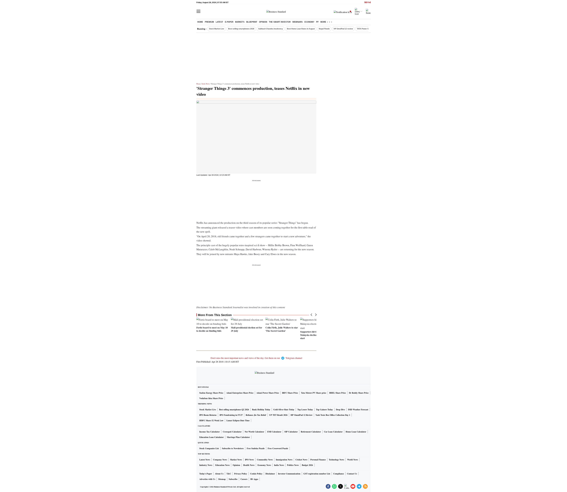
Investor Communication (289, 473)
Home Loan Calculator (356, 431)
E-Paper (229, 22)
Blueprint (251, 22)
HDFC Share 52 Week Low (211, 420)
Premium (209, 22)
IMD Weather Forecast (358, 409)
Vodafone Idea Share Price (211, 398)
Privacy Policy (240, 473)
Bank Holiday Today (261, 409)
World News (352, 459)
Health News (248, 465)
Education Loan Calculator (211, 437)
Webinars (297, 22)
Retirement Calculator (311, 431)
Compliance (338, 473)
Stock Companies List (209, 448)
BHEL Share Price (337, 392)
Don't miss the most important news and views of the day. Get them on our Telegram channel (256, 357)
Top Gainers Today (324, 409)
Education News (222, 465)
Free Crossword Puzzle (278, 448)
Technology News (336, 459)
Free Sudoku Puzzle (256, 448)
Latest (219, 22)
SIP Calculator (291, 431)
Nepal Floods (324, 29)
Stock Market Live (216, 29)
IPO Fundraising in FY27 (231, 415)
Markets (240, 22)
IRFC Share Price (290, 392)
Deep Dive (340, 409)
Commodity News (265, 459)
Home (200, 22)
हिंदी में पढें (367, 2)
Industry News (205, 465)
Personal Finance (318, 459)
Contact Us (352, 473)
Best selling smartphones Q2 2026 (234, 409)
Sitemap (222, 479)
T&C (229, 473)
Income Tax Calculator (209, 431)
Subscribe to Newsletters (233, 448)
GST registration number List (316, 473)
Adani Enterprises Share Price (239, 392)
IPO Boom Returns (207, 415)
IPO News (249, 459)
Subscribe (233, 479)
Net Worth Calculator (254, 431)
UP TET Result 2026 (278, 415)
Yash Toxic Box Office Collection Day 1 (333, 415)
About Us (219, 473)
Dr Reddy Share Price (359, 392)
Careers (244, 479)
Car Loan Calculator (333, 431)
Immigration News (284, 459)
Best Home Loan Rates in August (301, 29)
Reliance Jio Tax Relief (256, 415)
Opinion (263, 22)
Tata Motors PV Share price (313, 392)
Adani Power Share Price (267, 392)
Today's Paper (205, 473)
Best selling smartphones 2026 (241, 29)
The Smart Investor (280, 22)
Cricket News (301, 459)
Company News (220, 459)
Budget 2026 (307, 465)
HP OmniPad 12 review (343, 29)
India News (206, 84)
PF (317, 22)
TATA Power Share (364, 29)
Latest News (204, 459)
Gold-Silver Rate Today (283, 409)
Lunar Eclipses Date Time (238, 420)
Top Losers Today (305, 409)
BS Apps (254, 479)
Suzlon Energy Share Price (211, 392)
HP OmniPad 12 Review (301, 415)
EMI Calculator (274, 431)
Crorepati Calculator (232, 431)
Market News (236, 459)
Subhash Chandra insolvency (270, 29)
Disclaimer (270, 473)
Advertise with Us (207, 479)
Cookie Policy (256, 473)
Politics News (293, 465)
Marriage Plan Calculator (238, 437)
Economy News (264, 465)
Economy (309, 22)
